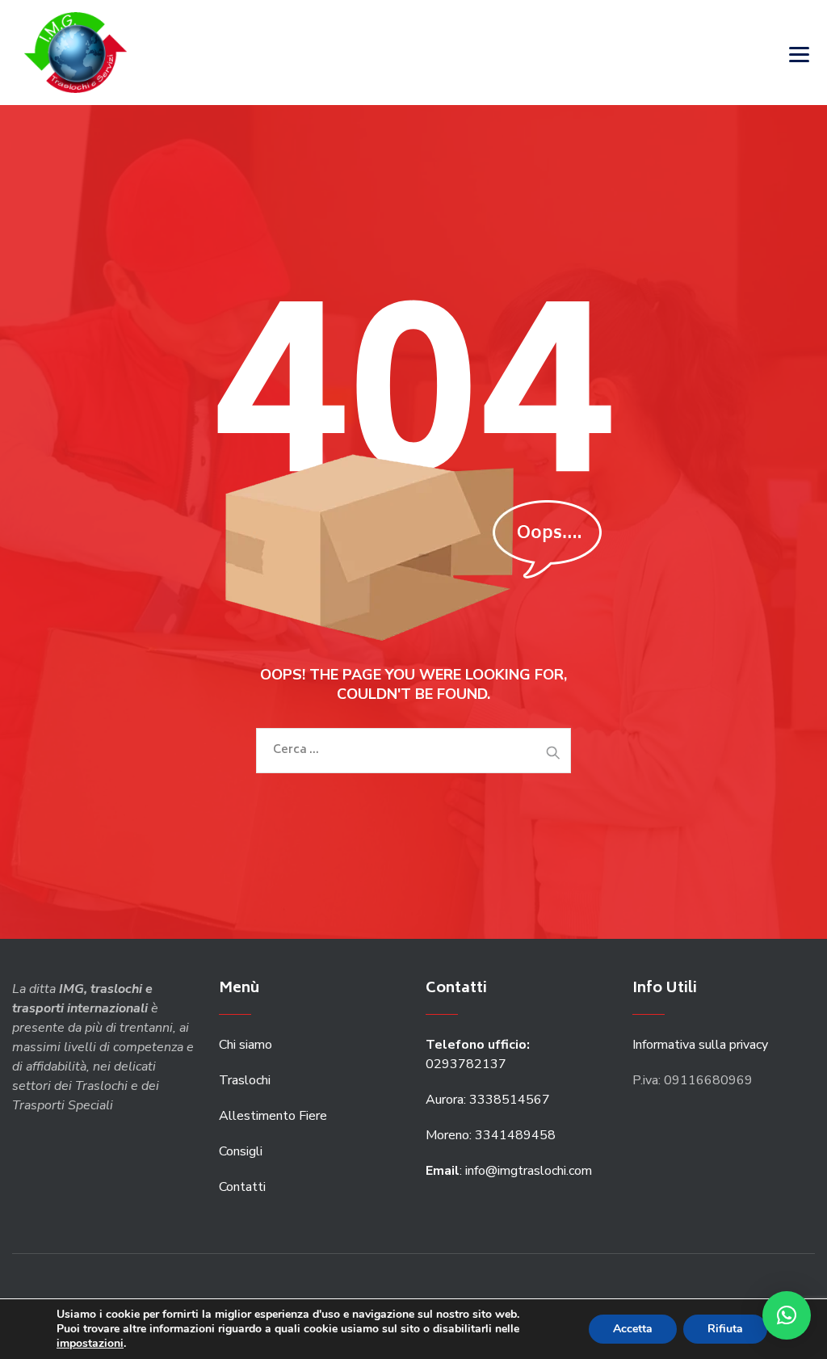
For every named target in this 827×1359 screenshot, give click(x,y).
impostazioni (90, 1343)
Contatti (242, 1187)
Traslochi (245, 1080)
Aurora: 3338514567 (488, 1100)
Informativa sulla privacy (700, 1045)
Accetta (633, 1328)
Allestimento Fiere (273, 1116)
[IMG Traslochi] (75, 52)
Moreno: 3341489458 (492, 1135)
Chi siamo (245, 1045)
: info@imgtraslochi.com (509, 1171)
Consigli (240, 1151)
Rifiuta (725, 1328)
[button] (786, 1315)
